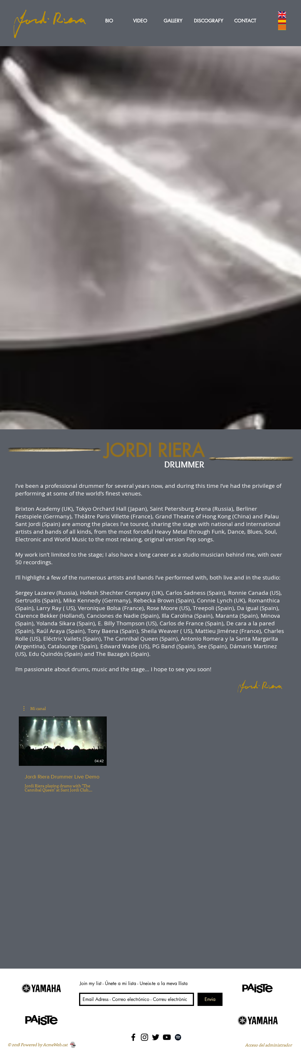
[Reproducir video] (62, 741)
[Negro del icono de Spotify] (178, 1037)
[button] (35, 708)
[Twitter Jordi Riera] (155, 1037)
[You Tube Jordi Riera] (167, 1037)
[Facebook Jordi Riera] (133, 1037)
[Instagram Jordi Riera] (144, 1037)
